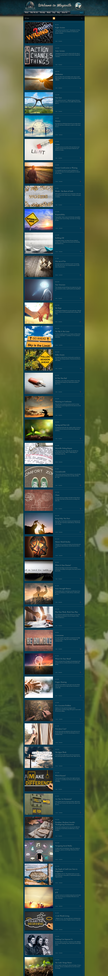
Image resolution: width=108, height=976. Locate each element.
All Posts (27, 18)
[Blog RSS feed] (54, 18)
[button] (34, 12)
